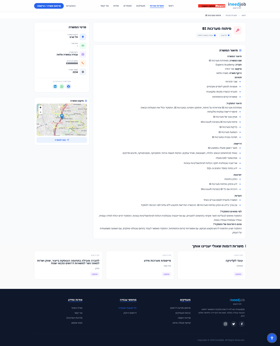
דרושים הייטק (130, 313)
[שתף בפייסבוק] (68, 86)
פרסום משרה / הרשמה (49, 5)
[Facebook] (242, 324)
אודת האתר (76, 308)
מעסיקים (140, 5)
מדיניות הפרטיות (74, 317)
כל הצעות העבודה (127, 308)
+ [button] (40, 107)
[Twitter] (234, 324)
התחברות (71, 5)
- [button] (41, 112)
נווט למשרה (60, 140)
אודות (116, 5)
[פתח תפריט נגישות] (271, 337)
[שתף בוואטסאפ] (61, 86)
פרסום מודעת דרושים (180, 308)
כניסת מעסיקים (183, 313)
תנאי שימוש (76, 322)
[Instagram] (225, 324)
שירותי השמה (184, 317)
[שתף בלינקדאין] (55, 86)
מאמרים (128, 5)
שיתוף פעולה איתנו (182, 322)
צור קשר (104, 5)
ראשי (171, 5)
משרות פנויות (157, 5)
